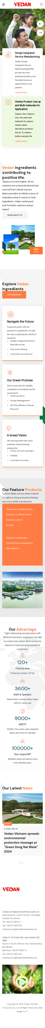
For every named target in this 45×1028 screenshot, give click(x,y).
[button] (41, 4)
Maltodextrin (12, 548)
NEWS (8, 824)
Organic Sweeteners (16, 537)
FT (27, 1011)
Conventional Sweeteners (19, 543)
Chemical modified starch (19, 509)
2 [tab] (22, 862)
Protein (10, 525)
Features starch (14, 519)
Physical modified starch (18, 514)
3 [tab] (25, 862)
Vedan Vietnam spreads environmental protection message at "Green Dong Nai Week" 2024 (21, 842)
